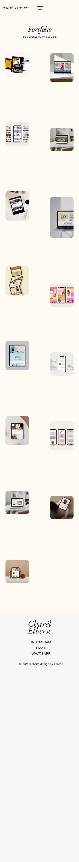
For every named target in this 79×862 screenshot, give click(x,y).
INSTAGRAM (41, 642)
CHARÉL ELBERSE (15, 8)
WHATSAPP (41, 654)
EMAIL (41, 648)
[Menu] (39, 8)
